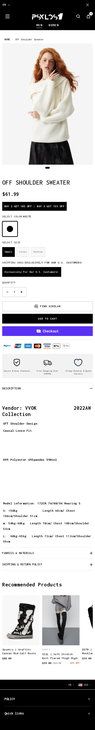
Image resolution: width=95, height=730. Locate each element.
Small (8, 251)
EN (4, 4)
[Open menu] (7, 16)
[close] (88, 5)
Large (23, 251)
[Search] (78, 16)
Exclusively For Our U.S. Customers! (32, 271)
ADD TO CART (47, 318)
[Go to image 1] (47, 168)
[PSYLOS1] (47, 16)
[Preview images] (21, 637)
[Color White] (10, 229)
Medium (38, 251)
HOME (7, 39)
